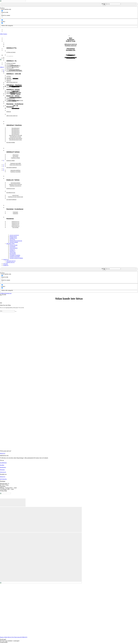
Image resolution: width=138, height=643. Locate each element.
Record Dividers (13, 253)
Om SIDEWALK (3, 462)
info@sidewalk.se (3, 479)
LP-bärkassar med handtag (15, 256)
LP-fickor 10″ (12, 249)
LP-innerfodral (12, 246)
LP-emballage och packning (15, 255)
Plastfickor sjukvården (15, 171)
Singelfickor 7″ (12, 250)
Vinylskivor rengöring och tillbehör (16, 258)
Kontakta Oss (70, 50)
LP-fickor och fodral (13, 245)
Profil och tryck (3, 472)
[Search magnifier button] (104, 4)
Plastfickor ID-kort (13, 236)
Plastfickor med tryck (70, 45)
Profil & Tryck (70, 41)
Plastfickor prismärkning (14, 235)
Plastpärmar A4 (15, 108)
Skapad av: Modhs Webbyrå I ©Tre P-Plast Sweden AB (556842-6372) (13, 637)
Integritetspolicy (3, 467)
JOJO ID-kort (12, 239)
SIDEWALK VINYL (10, 243)
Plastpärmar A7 (15, 108)
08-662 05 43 (2, 453)
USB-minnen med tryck (10, 260)
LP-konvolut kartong (13, 248)
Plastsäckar (15, 213)
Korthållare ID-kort (13, 237)
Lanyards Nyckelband (14, 242)
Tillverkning (5, 263)
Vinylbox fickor (13, 252)
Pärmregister (15, 227)
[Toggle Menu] (69, 35)
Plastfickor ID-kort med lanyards (16, 240)
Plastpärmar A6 (15, 108)
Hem (1, 294)
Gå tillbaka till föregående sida (5, 293)
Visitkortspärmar (15, 108)
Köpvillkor (2, 465)
